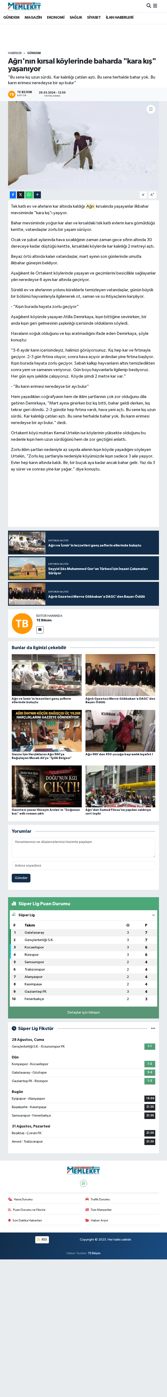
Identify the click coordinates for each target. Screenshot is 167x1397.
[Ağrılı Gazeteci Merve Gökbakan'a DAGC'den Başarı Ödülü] (120, 675)
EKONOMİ (55, 18)
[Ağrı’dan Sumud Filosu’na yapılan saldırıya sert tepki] (120, 786)
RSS (44, 1239)
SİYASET (94, 18)
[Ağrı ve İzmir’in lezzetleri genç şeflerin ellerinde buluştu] (47, 675)
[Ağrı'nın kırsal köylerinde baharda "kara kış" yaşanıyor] (83, 145)
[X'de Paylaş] (20, 195)
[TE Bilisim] (22, 623)
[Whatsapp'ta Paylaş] (29, 195)
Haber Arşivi (99, 1220)
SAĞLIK (76, 18)
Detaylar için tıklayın (83, 1012)
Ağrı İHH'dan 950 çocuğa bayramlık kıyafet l (119, 754)
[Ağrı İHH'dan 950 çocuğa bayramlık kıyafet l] (120, 730)
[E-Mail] (39, 630)
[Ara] (149, 6)
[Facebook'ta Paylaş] (13, 195)
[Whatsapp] (83, 1183)
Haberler (15, 53)
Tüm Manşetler (101, 1209)
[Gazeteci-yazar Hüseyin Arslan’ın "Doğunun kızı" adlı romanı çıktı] (47, 786)
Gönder (21, 878)
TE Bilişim (94, 1253)
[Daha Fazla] (37, 195)
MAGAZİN (33, 18)
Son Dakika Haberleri (27, 1220)
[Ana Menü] (155, 6)
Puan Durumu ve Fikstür (29, 1209)
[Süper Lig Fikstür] (153, 1028)
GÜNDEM (11, 18)
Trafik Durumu (100, 1199)
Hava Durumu (23, 1199)
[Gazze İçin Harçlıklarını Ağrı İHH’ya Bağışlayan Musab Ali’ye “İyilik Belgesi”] (47, 730)
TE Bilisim (44, 620)
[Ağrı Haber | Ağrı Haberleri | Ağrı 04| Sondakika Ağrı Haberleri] (24, 6)
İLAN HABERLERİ (120, 18)
